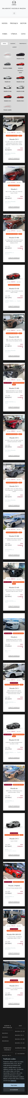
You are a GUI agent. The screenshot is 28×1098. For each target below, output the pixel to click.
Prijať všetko (14, 1085)
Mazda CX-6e (20, 1043)
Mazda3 (5, 1037)
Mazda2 (5, 1033)
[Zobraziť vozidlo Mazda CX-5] (14, 821)
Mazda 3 (14, 189)
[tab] (4, 23)
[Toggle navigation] (14, 13)
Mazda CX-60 (14, 587)
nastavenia (13, 1080)
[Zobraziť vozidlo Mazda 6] (14, 622)
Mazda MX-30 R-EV (14, 934)
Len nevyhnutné (14, 1089)
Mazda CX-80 (14, 238)
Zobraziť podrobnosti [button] (14, 158)
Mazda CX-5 (13, 139)
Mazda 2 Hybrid (14, 886)
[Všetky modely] (7, 54)
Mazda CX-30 (14, 288)
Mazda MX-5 (6, 1055)
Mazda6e (5, 1041)
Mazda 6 (14, 637)
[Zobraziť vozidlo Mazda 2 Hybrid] (14, 870)
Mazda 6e (14, 788)
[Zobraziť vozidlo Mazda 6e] (14, 773)
